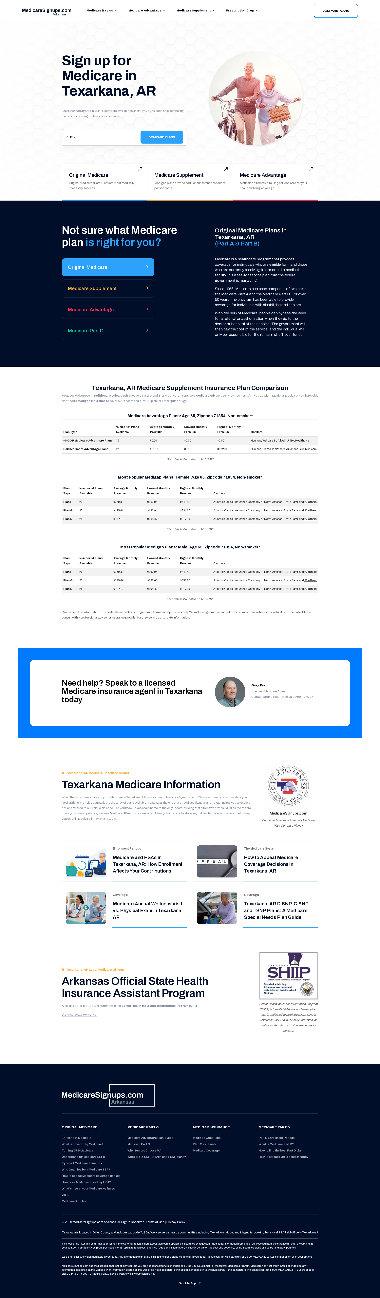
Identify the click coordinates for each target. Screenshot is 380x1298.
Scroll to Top (187, 1283)
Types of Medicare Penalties (82, 1163)
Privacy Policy (175, 1222)
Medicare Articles (74, 1201)
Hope (229, 1232)
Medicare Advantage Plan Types (150, 1137)
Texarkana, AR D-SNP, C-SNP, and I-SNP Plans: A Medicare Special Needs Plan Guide (277, 910)
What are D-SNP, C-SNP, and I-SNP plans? (156, 1156)
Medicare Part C (138, 1144)
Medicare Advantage (145, 10)
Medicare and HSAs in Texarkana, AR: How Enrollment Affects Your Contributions (147, 864)
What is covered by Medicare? (83, 1144)
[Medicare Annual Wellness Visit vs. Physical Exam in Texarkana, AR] (86, 907)
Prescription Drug (240, 10)
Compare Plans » (292, 825)
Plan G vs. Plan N (205, 1144)
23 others (310, 502)
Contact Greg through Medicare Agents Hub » (282, 696)
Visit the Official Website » (79, 1015)
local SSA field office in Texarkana (294, 1232)
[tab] (108, 268)
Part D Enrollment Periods (276, 1137)
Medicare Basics (100, 10)
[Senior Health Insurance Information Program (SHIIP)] (288, 975)
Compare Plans (335, 10)
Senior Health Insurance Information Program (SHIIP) (161, 1005)
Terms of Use (155, 1222)
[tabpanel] (255, 282)
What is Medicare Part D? (276, 1144)
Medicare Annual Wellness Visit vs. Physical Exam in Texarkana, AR (148, 910)
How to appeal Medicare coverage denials (91, 1175)
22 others (310, 510)
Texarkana (217, 1232)
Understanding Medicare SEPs (83, 1156)
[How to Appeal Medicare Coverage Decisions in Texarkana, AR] (217, 861)
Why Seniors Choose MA (144, 1150)
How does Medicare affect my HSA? (86, 1182)
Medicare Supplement (194, 10)
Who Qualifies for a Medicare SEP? (86, 1169)
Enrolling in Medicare (76, 1137)
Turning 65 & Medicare (77, 1150)
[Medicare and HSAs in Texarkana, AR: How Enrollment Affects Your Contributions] (86, 861)
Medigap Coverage (206, 1150)
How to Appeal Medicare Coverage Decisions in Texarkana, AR (271, 864)
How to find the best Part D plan (281, 1150)
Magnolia (246, 1232)
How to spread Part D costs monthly (283, 1156)
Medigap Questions (206, 1137)
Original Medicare (88, 175)
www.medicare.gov (144, 1273)
